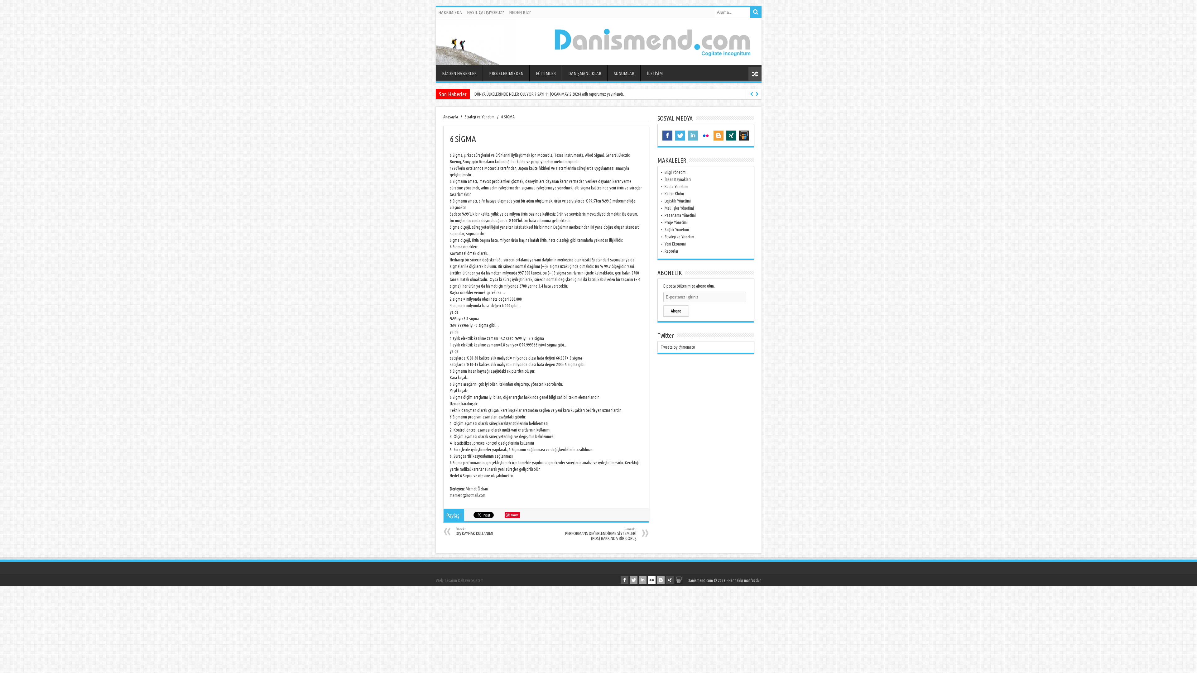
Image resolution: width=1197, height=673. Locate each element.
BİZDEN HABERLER (459, 73)
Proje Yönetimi (676, 222)
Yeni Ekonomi (675, 243)
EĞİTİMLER (546, 73)
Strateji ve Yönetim (679, 236)
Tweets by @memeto (678, 347)
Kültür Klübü (674, 193)
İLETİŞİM (655, 73)
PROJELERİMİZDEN (506, 73)
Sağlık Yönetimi (677, 229)
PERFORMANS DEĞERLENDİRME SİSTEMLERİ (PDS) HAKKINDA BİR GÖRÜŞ (601, 534)
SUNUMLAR (624, 73)
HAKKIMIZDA (450, 12)
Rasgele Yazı (755, 74)
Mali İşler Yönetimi (679, 208)
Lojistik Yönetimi (678, 200)
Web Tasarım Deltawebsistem (459, 580)
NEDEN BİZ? (520, 12)
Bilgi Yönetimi (675, 172)
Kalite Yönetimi (676, 186)
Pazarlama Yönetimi (680, 215)
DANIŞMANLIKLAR (584, 73)
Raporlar (671, 251)
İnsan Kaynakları (678, 179)
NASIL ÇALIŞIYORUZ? (485, 12)
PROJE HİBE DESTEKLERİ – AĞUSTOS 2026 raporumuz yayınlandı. (525, 94)
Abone (676, 310)
